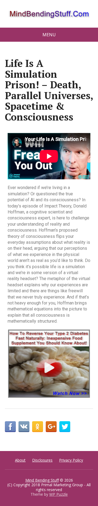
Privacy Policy (71, 460)
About (20, 460)
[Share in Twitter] (64, 426)
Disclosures (42, 460)
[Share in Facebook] (10, 426)
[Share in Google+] (51, 426)
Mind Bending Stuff (42, 480)
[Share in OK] (37, 426)
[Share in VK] (24, 426)
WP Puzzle (58, 494)
